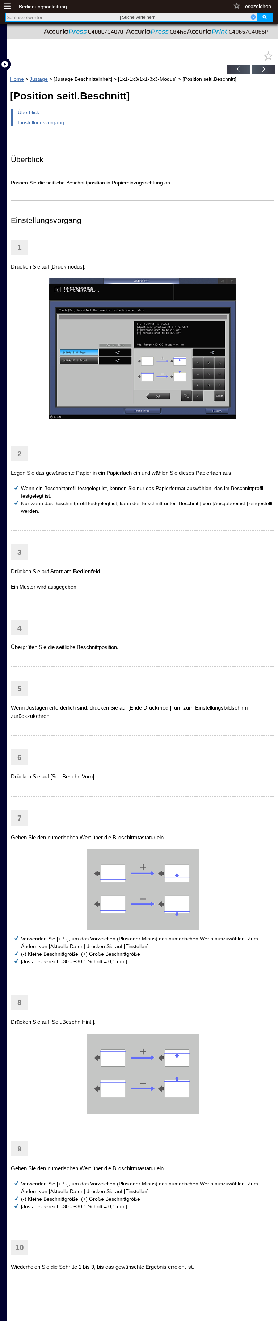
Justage (39, 79)
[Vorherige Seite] (238, 70)
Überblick (28, 112)
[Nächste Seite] (263, 70)
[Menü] (11, 6)
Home (17, 79)
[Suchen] (265, 17)
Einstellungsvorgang (41, 122)
